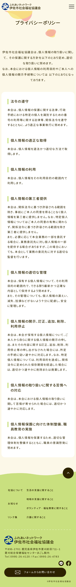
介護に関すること (36, 517)
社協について (15, 490)
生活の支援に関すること (40, 490)
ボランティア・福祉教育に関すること (47, 508)
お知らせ (13, 503)
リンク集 (12, 517)
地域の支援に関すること (40, 499)
